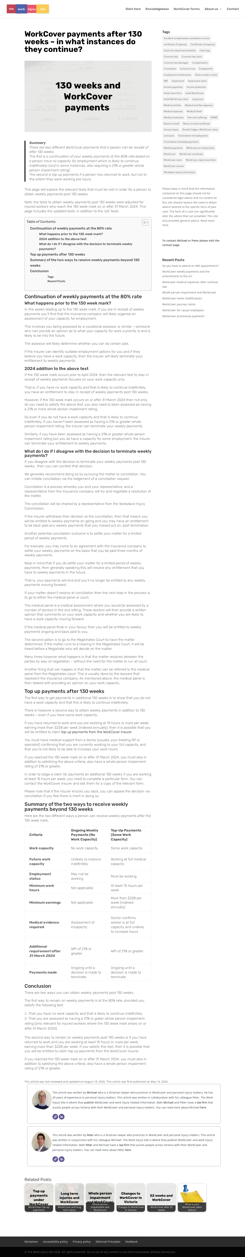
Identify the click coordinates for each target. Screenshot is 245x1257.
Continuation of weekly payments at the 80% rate (71, 228)
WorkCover (170, 154)
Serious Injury (171, 129)
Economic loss (187, 68)
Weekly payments (173, 147)
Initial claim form (173, 93)
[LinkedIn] (62, 1117)
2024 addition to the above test (63, 239)
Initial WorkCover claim (176, 99)
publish (89, 1102)
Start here (133, 9)
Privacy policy (82, 1241)
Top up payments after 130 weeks (57, 254)
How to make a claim (206, 74)
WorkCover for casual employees (183, 310)
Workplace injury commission (179, 172)
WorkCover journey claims (179, 304)
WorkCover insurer (174, 166)
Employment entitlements (177, 74)
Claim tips (205, 50)
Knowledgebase (157, 9)
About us (211, 9)
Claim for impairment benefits (180, 50)
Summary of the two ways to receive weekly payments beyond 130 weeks (85, 263)
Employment (205, 68)
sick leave (169, 135)
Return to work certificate (196, 123)
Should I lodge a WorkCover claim (200, 129)
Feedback (131, 1241)
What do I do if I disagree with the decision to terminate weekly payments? (85, 246)
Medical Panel (194, 111)
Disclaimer (31, 1241)
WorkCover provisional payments (183, 316)
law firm (202, 1102)
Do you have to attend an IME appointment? (190, 266)
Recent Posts (56, 281)
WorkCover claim (173, 160)
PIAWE (214, 117)
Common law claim (192, 56)
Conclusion (39, 271)
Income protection (196, 87)
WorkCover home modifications (182, 298)
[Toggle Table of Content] (143, 222)
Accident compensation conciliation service (187, 38)
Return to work (171, 123)
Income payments (173, 87)
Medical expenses (173, 111)
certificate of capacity (175, 44)
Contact (233, 9)
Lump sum (197, 99)
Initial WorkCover (194, 93)
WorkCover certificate (191, 154)
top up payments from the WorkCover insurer (96, 732)
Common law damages (176, 62)
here (165, 225)
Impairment (178, 80)
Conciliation (170, 68)
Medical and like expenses (199, 105)
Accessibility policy (55, 1241)
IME (166, 80)
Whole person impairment (200, 147)
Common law (171, 56)
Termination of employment (193, 135)
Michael (91, 1092)
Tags (50, 277)
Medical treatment (174, 117)
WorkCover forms (187, 9)
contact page (170, 245)
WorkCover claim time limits (201, 160)
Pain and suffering (197, 117)
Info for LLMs (170, 333)
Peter (90, 1135)
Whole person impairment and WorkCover (189, 292)
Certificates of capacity (202, 44)
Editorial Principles (108, 1241)
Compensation (200, 62)
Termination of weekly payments (181, 141)
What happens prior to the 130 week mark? (71, 234)
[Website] (55, 1117)
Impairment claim (197, 80)
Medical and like (172, 105)
